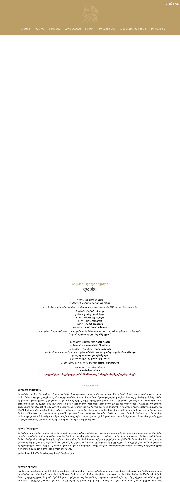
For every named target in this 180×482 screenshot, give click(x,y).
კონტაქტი (157, 29)
